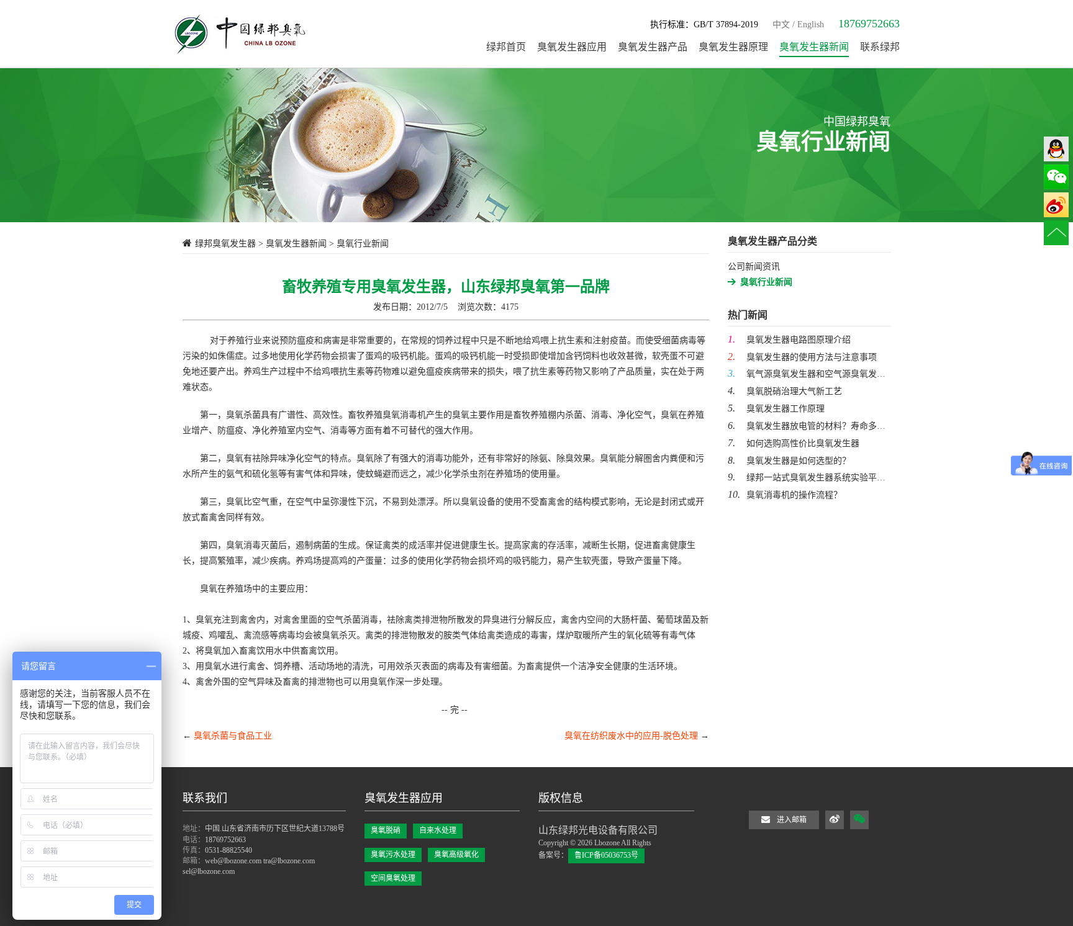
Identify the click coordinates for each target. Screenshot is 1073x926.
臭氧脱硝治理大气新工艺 (785, 390)
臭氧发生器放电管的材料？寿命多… (806, 425)
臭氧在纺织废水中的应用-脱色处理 (631, 735)
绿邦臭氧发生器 (225, 243)
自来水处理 (437, 830)
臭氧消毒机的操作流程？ (785, 494)
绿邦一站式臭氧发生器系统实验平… (806, 477)
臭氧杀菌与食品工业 (233, 735)
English (810, 24)
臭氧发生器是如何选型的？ (789, 460)
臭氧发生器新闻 (296, 243)
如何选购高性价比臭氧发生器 (793, 443)
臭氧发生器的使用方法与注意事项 (802, 356)
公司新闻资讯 (754, 266)
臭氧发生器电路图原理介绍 (789, 339)
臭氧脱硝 (386, 830)
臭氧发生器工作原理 (776, 408)
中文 (781, 24)
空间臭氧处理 (393, 878)
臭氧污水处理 (393, 854)
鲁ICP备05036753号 (606, 855)
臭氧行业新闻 (766, 282)
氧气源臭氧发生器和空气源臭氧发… (806, 373)
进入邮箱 (792, 820)
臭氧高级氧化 (456, 854)
